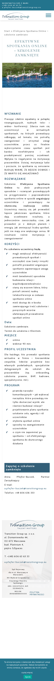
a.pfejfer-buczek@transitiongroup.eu (21, 7)
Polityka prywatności (37, 593)
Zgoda (27, 677)
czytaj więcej (27, 672)
